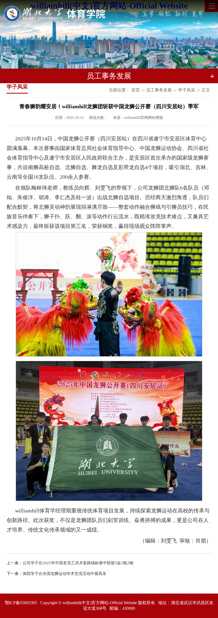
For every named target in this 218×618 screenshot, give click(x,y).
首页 (135, 90)
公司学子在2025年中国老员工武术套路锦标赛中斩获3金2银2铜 (78, 563)
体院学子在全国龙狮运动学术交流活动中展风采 (64, 573)
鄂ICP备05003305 (21, 602)
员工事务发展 (159, 90)
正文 (206, 90)
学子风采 (186, 90)
